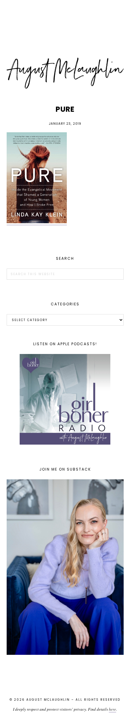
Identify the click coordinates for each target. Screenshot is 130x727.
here (112, 709)
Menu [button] (65, 12)
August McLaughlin (65, 73)
